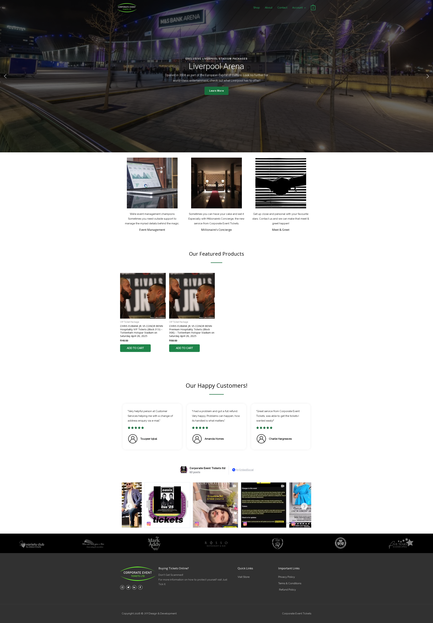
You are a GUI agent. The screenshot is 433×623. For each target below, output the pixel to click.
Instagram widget (295, 523)
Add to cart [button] (135, 348)
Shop (256, 7)
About (268, 7)
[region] (216, 76)
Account (297, 7)
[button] (5, 76)
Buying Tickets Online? (173, 568)
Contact (282, 7)
